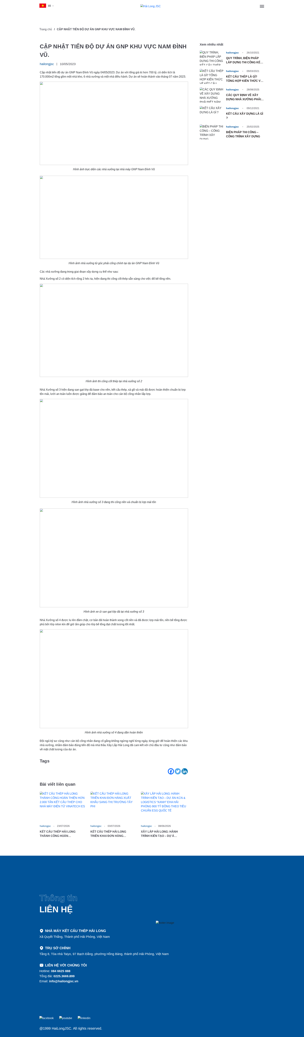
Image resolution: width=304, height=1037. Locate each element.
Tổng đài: (57, 976)
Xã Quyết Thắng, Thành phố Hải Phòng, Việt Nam (74, 937)
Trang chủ (45, 29)
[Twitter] (178, 771)
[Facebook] (171, 771)
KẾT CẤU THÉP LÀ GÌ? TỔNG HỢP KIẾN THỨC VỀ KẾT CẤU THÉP (244, 81)
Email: (58, 981)
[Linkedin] (185, 771)
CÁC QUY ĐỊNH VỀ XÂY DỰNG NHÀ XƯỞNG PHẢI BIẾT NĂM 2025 (243, 99)
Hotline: (54, 971)
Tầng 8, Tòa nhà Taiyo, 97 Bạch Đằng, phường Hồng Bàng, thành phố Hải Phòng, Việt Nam (104, 954)
